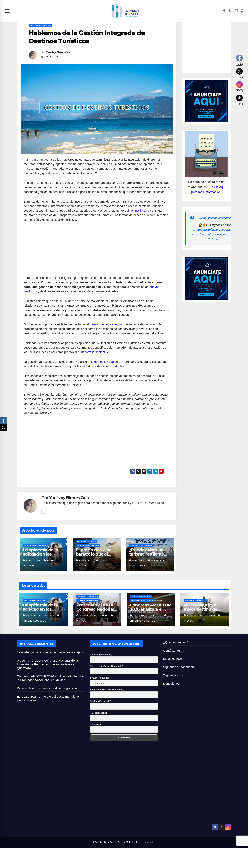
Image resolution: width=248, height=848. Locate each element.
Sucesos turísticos (87, 596)
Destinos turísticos (195, 600)
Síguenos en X (173, 675)
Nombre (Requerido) (101, 654)
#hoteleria (210, 229)
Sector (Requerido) (100, 677)
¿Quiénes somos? (175, 642)
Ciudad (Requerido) (100, 701)
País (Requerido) (99, 712)
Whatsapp (95, 724)
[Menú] (7, 11)
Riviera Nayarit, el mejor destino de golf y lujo (200, 609)
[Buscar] (242, 10)
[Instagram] (236, 10)
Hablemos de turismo (40, 25)
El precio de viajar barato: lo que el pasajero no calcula (95, 554)
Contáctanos (172, 650)
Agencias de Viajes (86, 541)
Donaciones (171, 683)
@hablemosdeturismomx (215, 217)
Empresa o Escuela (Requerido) (107, 689)
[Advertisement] (97, 250)
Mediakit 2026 (173, 658)
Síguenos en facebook (178, 667)
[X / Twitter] (230, 10)
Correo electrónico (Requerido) (106, 666)
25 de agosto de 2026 (94, 615)
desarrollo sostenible (95, 352)
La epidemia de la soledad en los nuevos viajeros (40, 554)
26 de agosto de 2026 (40, 615)
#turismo (196, 229)
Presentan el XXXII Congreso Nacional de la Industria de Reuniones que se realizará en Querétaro (47, 664)
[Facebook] (224, 10)
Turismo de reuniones (88, 600)
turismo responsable (103, 324)
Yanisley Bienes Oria (58, 52)
